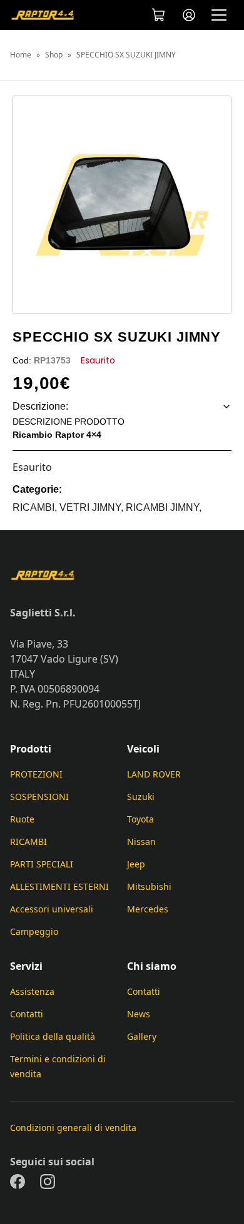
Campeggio (34, 931)
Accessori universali (51, 909)
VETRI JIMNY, (92, 507)
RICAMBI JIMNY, (163, 507)
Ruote (22, 819)
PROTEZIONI (36, 774)
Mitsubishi (149, 886)
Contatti (26, 1014)
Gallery (141, 1036)
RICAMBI (28, 841)
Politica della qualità (52, 1036)
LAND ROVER (154, 774)
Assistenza (32, 991)
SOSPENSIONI (39, 796)
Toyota (140, 819)
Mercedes (147, 909)
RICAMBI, (36, 507)
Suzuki (141, 796)
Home (20, 55)
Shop (54, 55)
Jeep (136, 864)
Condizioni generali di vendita (73, 1127)
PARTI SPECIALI (41, 864)
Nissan (141, 841)
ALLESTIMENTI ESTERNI (59, 886)
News (138, 1014)
